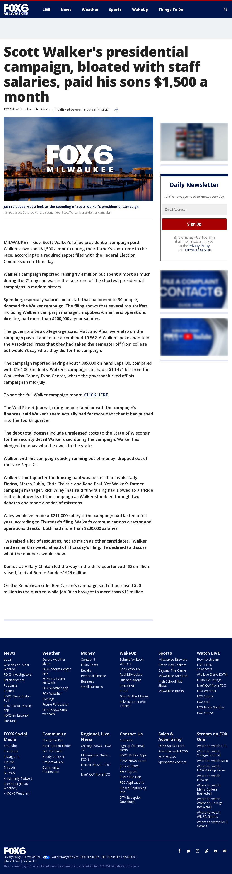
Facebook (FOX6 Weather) (16, 786)
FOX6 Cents (89, 665)
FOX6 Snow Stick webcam (54, 712)
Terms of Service (197, 250)
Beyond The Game (172, 670)
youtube (215, 851)
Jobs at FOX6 (129, 766)
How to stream (208, 659)
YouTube (10, 746)
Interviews (127, 685)
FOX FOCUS (167, 756)
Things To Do (52, 740)
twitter (188, 851)
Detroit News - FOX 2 (95, 767)
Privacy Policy (199, 245)
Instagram (11, 756)
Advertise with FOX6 (173, 751)
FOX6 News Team (133, 761)
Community (54, 734)
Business (87, 681)
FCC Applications (132, 782)
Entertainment (14, 680)
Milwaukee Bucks (171, 691)
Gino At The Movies (134, 696)
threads (206, 851)
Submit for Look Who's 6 (131, 661)
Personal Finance (93, 676)
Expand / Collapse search (225, 9)
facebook (179, 851)
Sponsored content (172, 762)
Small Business (92, 687)
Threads (10, 767)
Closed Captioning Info (133, 790)
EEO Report (128, 771)
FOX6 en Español (16, 715)
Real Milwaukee (131, 674)
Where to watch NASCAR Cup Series (211, 768)
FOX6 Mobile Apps (133, 755)
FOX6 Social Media (15, 736)
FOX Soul (203, 702)
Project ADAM (52, 762)
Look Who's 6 (130, 669)
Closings (48, 699)
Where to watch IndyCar (208, 777)
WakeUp (128, 653)
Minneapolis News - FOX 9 (95, 757)
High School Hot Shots (170, 683)
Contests (126, 740)
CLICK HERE (96, 395)
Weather (51, 653)
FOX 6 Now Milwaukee (18, 109)
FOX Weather (52, 693)
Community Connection (50, 769)
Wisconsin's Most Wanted (16, 667)
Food (123, 691)
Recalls (86, 670)
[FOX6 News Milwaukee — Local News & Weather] (19, 9)
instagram (197, 851)
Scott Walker (44, 109)
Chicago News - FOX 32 (96, 748)
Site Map (10, 721)
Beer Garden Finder (56, 746)
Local (8, 659)
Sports (165, 653)
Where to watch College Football (209, 753)
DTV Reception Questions (131, 799)
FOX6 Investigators (17, 674)
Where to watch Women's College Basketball (209, 803)
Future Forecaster (55, 704)
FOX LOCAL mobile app (18, 708)
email (224, 851)
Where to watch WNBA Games (208, 814)
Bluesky (9, 773)
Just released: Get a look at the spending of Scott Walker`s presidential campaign (71, 206)
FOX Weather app (55, 688)
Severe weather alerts (53, 661)
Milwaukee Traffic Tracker (133, 704)
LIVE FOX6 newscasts (204, 667)
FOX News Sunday (210, 707)
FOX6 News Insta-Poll (17, 698)
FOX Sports (205, 696)
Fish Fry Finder (53, 751)
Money (88, 653)
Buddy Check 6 (53, 756)
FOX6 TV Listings (209, 680)
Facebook (11, 751)
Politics (9, 691)
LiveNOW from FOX (211, 685)
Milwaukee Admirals (173, 676)
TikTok (9, 762)
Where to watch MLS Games (212, 824)
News (9, 653)
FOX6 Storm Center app (56, 671)
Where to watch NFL (212, 746)
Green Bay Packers (172, 665)
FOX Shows (205, 712)
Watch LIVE (208, 653)
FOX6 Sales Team (171, 746)
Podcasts (10, 685)
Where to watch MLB (212, 761)
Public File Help (131, 777)
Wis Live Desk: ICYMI (212, 674)
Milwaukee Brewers (172, 659)
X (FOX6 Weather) (17, 793)
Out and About (130, 680)
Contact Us (131, 734)
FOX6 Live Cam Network (53, 680)
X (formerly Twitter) (18, 778)
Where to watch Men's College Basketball (208, 789)
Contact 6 (88, 659)
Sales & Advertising (170, 736)
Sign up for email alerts (132, 748)
